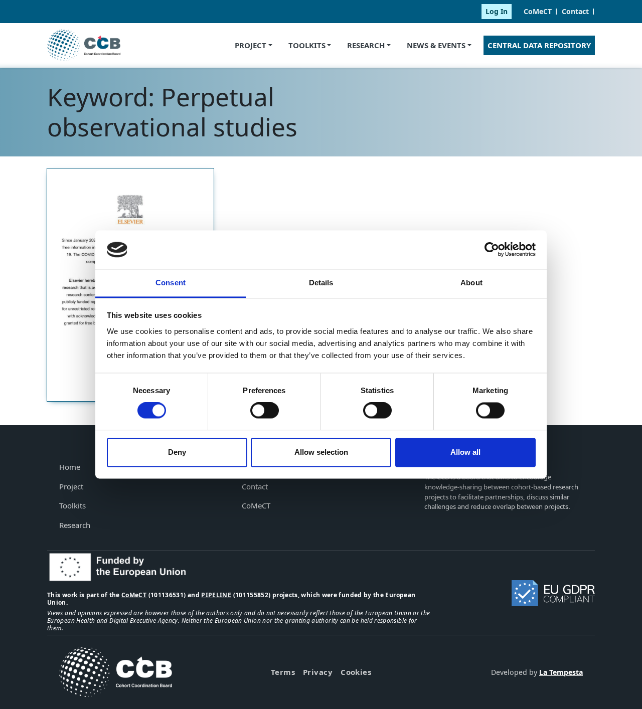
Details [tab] (321, 282)
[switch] (264, 411)
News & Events (436, 45)
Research (366, 45)
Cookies (356, 672)
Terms (283, 672)
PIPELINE (216, 595)
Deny (177, 452)
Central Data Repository (539, 45)
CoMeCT (538, 11)
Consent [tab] (170, 282)
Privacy (318, 672)
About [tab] (471, 282)
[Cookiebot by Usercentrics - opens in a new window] (492, 249)
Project (250, 45)
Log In (497, 11)
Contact (575, 11)
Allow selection (321, 452)
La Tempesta (561, 672)
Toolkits (307, 45)
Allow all (465, 452)
